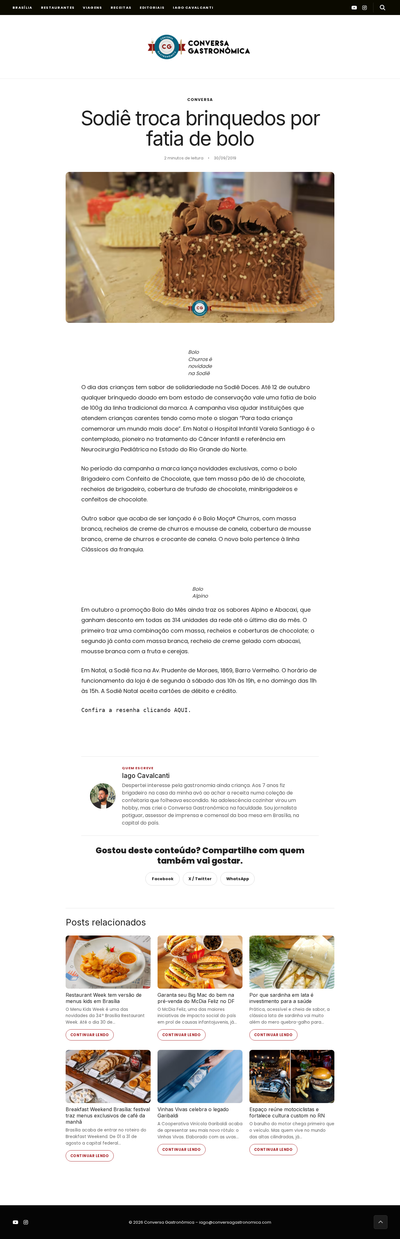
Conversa (200, 99)
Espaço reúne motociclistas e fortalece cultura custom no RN (287, 1112)
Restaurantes (58, 7)
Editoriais (152, 7)
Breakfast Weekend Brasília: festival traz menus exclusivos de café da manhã (108, 1115)
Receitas (121, 7)
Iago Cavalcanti (193, 7)
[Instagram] (365, 7)
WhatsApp (237, 878)
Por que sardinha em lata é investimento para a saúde (281, 998)
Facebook (162, 878)
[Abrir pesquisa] (380, 8)
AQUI (181, 710)
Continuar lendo (89, 1034)
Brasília (22, 7)
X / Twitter (200, 878)
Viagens (92, 7)
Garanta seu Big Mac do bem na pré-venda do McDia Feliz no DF (196, 998)
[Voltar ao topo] (381, 1222)
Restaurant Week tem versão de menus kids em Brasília (104, 998)
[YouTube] (354, 7)
